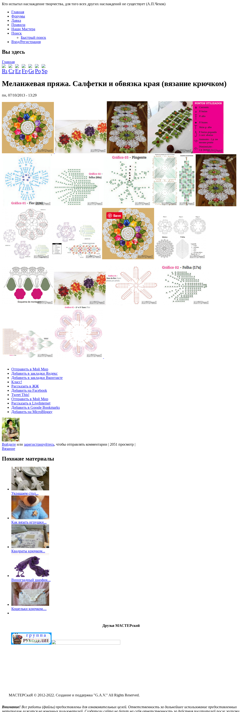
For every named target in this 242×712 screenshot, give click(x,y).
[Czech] (11, 67)
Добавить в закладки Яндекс (34, 373)
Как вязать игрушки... (29, 522)
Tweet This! (20, 395)
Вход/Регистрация (26, 42)
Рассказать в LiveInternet (30, 403)
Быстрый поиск (33, 37)
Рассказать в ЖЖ (25, 386)
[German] (31, 67)
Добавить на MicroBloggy (31, 412)
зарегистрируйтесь (39, 444)
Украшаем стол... (25, 493)
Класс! (16, 382)
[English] (18, 67)
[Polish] (38, 67)
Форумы (18, 16)
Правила (18, 25)
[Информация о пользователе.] (11, 440)
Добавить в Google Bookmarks (35, 407)
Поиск (16, 33)
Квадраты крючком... (28, 551)
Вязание (8, 449)
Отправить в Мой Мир (29, 369)
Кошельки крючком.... (29, 609)
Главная (17, 12)
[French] (24, 67)
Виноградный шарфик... (31, 580)
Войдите (9, 444)
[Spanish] (44, 67)
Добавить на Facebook (29, 390)
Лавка (16, 20)
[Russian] (5, 67)
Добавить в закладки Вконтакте (37, 378)
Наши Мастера (23, 29)
